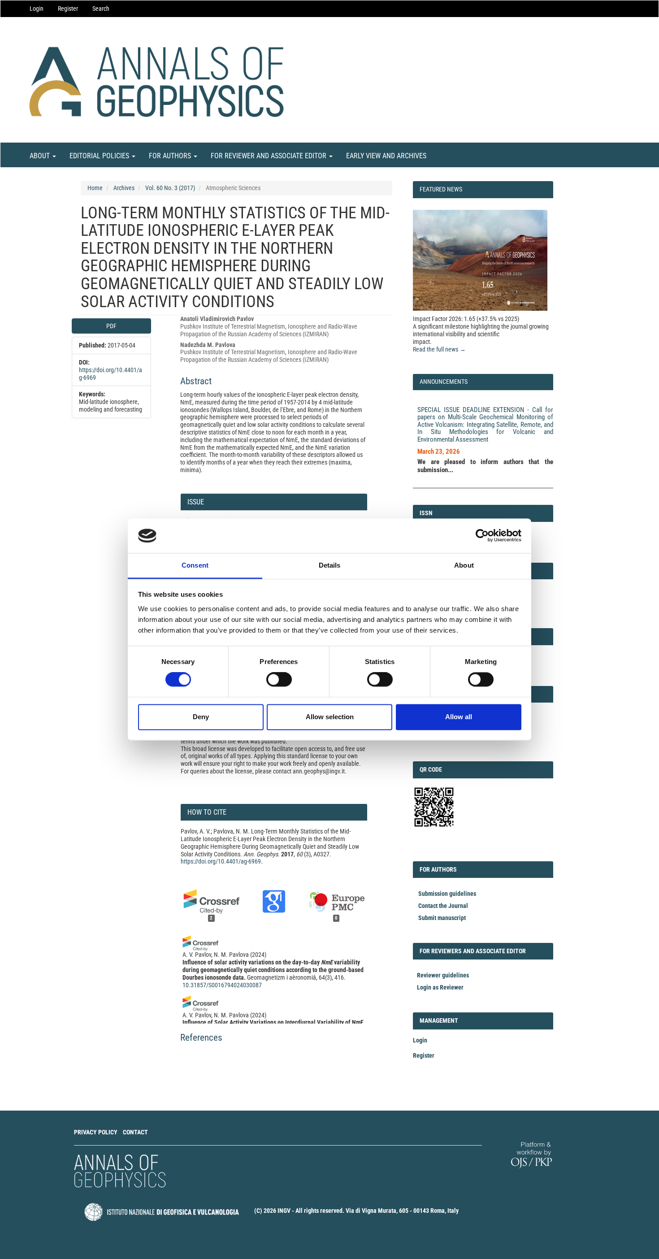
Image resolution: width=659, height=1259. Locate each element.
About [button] (41, 156)
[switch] (279, 680)
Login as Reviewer (440, 987)
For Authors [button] (171, 156)
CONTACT (135, 1132)
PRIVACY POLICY (95, 1132)
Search (100, 8)
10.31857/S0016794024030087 (222, 985)
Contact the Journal (443, 905)
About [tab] (464, 565)
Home (95, 187)
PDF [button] (111, 326)
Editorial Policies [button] (100, 156)
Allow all (458, 717)
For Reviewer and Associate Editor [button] (269, 156)
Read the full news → (439, 349)
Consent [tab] (195, 565)
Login (36, 8)
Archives (123, 187)
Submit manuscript (442, 917)
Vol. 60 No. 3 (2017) (170, 187)
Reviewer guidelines (443, 975)
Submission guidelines (447, 893)
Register (68, 8)
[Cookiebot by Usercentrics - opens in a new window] (482, 536)
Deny (201, 717)
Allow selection (330, 717)
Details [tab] (330, 565)
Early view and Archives (386, 156)
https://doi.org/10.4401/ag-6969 (221, 861)
